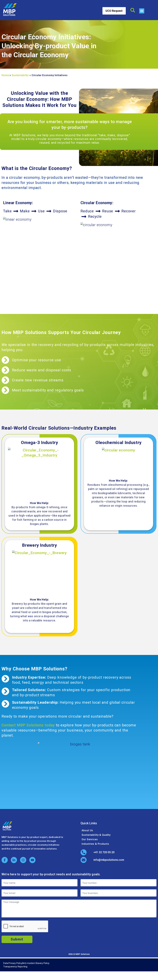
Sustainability (20, 75)
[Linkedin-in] (14, 860)
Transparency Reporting (15, 966)
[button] (141, 10)
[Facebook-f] (5, 860)
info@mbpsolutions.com (109, 859)
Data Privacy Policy (12, 963)
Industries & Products (95, 843)
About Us (87, 830)
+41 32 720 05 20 (104, 852)
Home (5, 75)
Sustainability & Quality (96, 834)
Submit (17, 939)
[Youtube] (32, 860)
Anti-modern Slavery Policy (35, 963)
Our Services (90, 839)
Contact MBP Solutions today (28, 725)
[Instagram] (23, 860)
